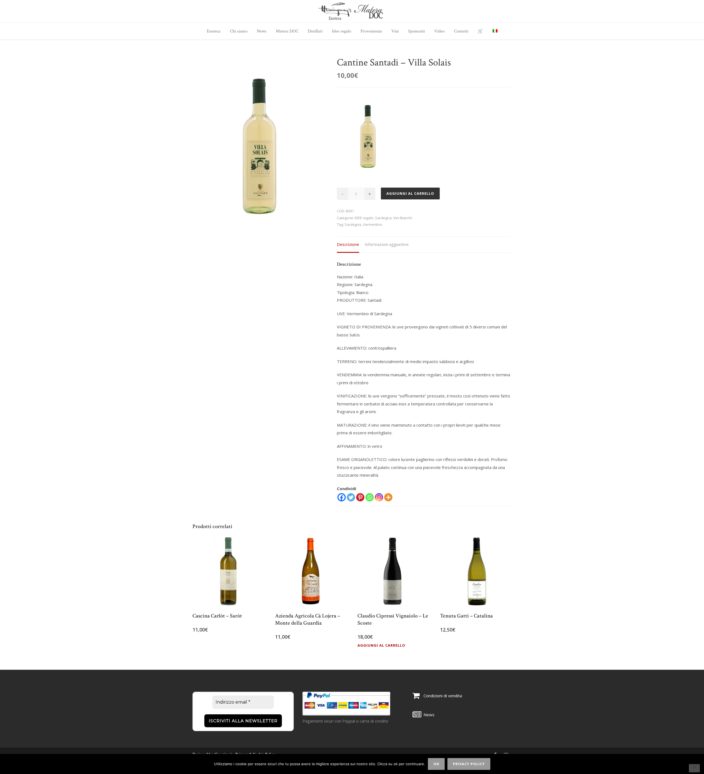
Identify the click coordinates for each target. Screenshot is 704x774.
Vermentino (372, 224)
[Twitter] (351, 497)
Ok (436, 763)
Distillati (315, 31)
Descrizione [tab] (348, 244)
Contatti (461, 31)
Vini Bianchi (402, 217)
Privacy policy (469, 763)
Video (439, 31)
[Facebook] (341, 497)
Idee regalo (341, 31)
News (261, 31)
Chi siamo (239, 31)
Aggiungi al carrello (410, 193)
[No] (694, 768)
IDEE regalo (364, 217)
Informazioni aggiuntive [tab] (387, 244)
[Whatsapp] (369, 497)
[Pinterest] (360, 497)
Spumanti (416, 31)
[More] (388, 497)
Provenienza (371, 31)
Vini (395, 31)
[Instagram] (379, 497)
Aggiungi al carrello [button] (381, 645)
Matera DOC (287, 31)
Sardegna (383, 217)
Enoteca (214, 31)
